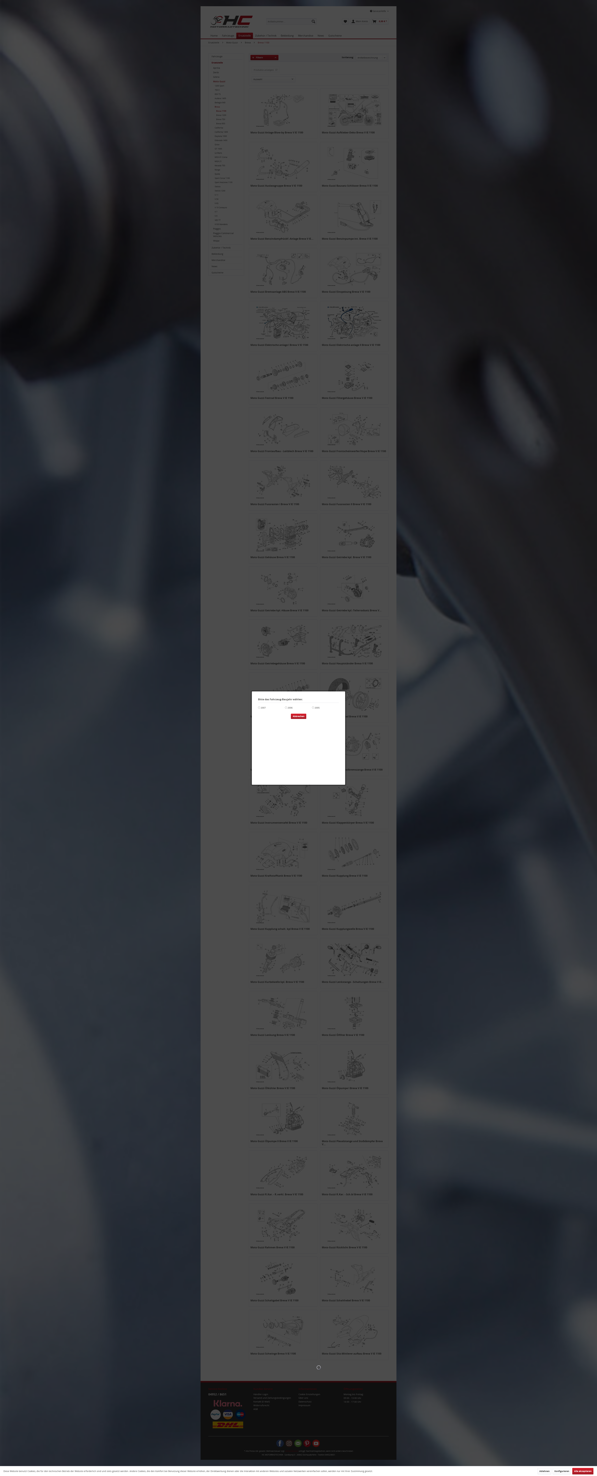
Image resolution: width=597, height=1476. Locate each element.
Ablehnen (544, 1471)
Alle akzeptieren (583, 1471)
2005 (317, 707)
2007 (263, 707)
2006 (290, 707)
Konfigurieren (561, 1471)
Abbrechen (298, 716)
